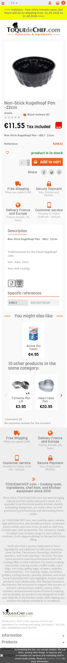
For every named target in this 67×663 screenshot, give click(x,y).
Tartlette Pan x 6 (20, 399)
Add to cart (50, 162)
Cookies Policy (54, 658)
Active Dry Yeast (34, 347)
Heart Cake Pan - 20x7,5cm (46, 401)
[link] (44, 172)
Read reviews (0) (38, 114)
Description (17, 231)
